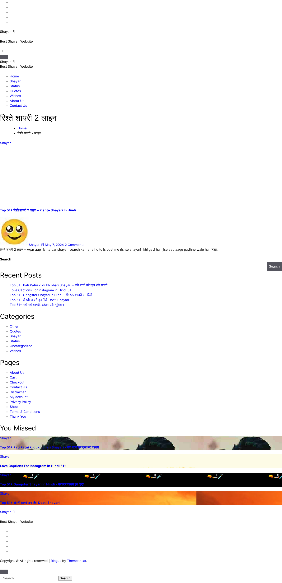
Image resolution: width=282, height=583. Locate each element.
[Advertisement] (141, 177)
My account (19, 397)
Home (14, 76)
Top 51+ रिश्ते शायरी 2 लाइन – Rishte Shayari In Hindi (38, 210)
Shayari (15, 81)
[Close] (4, 572)
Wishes (15, 96)
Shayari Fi (7, 32)
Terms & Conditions (25, 412)
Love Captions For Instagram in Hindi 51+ (41, 290)
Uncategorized (21, 346)
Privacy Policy (20, 402)
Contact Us (18, 106)
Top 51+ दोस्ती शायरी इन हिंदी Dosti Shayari (39, 300)
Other (14, 326)
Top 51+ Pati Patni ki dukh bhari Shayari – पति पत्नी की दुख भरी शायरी (58, 285)
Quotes (15, 91)
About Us (17, 101)
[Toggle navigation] (4, 57)
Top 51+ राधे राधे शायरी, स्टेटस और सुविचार (37, 305)
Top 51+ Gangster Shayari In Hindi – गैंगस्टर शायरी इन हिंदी (51, 295)
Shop (14, 407)
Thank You (18, 416)
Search (5, 259)
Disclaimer (18, 392)
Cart (13, 377)
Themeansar (76, 561)
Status (15, 86)
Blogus (56, 561)
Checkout (17, 382)
